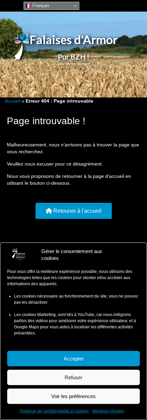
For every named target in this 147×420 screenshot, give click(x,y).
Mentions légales (108, 411)
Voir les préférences (73, 396)
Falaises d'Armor (73, 39)
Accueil (12, 101)
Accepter (74, 359)
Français (40, 5)
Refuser (73, 377)
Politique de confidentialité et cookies (54, 411)
